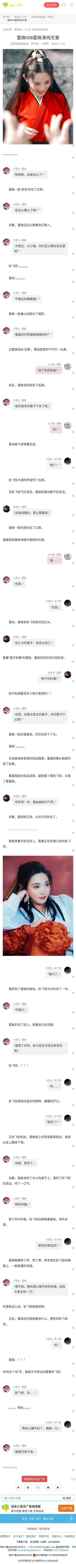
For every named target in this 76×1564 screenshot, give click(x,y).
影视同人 (18, 29)
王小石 (27, 29)
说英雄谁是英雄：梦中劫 (42, 16)
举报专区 (44, 1536)
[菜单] (72, 5)
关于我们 (18, 1536)
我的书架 (48, 1518)
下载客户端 (21, 1541)
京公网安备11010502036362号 (52, 1554)
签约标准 (44, 1528)
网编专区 (70, 1536)
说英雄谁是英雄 (40, 29)
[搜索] (64, 5)
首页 (8, 16)
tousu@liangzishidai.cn (29, 1550)
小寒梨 (45, 43)
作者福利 (32, 1528)
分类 (31, 1518)
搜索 (68, 1498)
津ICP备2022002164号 (20, 1554)
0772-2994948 (60, 1550)
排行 (38, 1518)
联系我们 (31, 1536)
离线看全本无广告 (34, 1479)
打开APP (51, 5)
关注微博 (34, 1541)
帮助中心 (57, 1536)
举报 (73, 1479)
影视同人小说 (20, 16)
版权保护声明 (62, 1546)
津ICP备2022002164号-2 (12, 1546)
